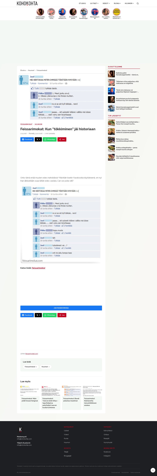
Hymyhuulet (108, 442)
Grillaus (106, 434)
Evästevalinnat (116, 472)
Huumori (128, 3)
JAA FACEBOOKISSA (61, 308)
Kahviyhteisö (108, 430)
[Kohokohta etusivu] (27, 3)
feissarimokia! (38, 268)
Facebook (107, 452)
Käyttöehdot (125, 472)
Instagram (107, 456)
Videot (105, 3)
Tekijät (66, 452)
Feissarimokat (42, 70)
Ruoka (116, 3)
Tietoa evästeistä (135, 472)
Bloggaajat (67, 456)
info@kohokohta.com (24, 439)
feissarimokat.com (31, 354)
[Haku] (137, 3)
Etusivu (82, 3)
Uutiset (93, 3)
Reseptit (106, 438)
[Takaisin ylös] (153, 470)
